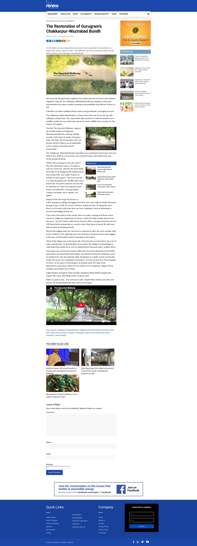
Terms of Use (103, 530)
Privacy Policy (103, 527)
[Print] (63, 41)
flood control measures (59, 333)
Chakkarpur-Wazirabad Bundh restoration (94, 330)
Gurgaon (71, 333)
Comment (51, 412)
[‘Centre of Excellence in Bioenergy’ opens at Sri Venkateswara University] (127, 56)
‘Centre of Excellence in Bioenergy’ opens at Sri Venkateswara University (142, 58)
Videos (114, 14)
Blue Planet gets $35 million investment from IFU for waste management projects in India (97, 371)
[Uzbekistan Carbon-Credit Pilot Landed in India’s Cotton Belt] (127, 68)
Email (49, 454)
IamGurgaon (80, 333)
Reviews (49, 527)
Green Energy (53, 14)
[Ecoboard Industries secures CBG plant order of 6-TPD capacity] (127, 92)
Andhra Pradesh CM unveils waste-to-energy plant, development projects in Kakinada (61, 371)
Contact (101, 523)
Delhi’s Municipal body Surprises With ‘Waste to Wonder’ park (104, 169)
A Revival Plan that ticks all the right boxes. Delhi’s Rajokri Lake (106, 179)
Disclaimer (102, 533)
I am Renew (61, 36)
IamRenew (55, 542)
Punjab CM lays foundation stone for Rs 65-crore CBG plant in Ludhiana (142, 105)
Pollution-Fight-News (80, 521)
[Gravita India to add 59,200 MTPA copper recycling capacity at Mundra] (127, 80)
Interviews (123, 14)
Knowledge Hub (60, 21)
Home (100, 517)
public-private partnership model (97, 333)
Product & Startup (52, 523)
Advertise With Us (78, 527)
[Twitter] (53, 41)
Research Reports (102, 14)
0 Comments (69, 36)
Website (49, 465)
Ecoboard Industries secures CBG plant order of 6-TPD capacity (143, 93)
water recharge (60, 335)
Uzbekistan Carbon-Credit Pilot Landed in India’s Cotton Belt (142, 69)
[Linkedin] (58, 41)
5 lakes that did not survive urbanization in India (105, 193)
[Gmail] (68, 41)
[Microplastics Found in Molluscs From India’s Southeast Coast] (62, 376)
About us (101, 520)
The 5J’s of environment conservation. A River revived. (106, 186)
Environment (50, 21)
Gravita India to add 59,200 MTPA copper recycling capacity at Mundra (142, 81)
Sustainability (86, 14)
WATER (75, 14)
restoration (50, 335)
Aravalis (53, 330)
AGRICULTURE (65, 14)
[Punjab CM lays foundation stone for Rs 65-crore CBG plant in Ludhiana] (127, 103)
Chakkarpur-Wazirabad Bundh (67, 330)
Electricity (75, 524)
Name (49, 442)
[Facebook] (48, 41)
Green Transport (52, 520)
